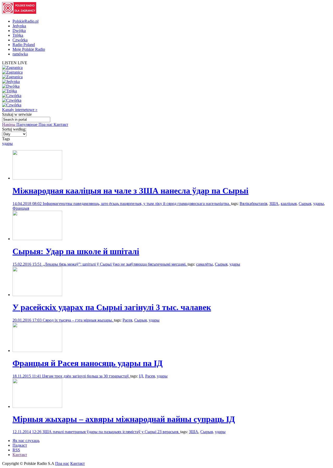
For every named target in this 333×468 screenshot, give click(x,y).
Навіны (9, 124)
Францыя (20, 208)
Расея (127, 320)
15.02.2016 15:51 (27, 264)
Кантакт (61, 124)
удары (7, 143)
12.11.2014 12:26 (27, 431)
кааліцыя (289, 203)
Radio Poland (23, 44)
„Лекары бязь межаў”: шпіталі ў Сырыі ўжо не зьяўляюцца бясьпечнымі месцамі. (115, 264)
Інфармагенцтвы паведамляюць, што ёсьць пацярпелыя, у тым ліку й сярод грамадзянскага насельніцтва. (137, 203)
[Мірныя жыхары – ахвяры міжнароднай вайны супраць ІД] (37, 406)
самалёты (204, 264)
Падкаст (19, 445)
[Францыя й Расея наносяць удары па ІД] (37, 350)
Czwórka (20, 40)
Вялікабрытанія (253, 203)
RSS (16, 450)
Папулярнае (27, 124)
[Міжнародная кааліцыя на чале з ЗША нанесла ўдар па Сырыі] (37, 178)
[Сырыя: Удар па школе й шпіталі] (37, 238)
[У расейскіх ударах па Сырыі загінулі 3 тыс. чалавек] (37, 294)
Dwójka (19, 30)
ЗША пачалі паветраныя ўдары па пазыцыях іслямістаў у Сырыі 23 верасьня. (111, 431)
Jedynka (19, 26)
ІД (141, 376)
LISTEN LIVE (14, 63)
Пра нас (46, 124)
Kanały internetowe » (19, 109)
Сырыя (305, 203)
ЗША (274, 203)
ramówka (20, 54)
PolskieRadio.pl (25, 21)
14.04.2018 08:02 (27, 203)
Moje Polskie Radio (28, 49)
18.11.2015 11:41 (27, 376)
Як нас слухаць (26, 440)
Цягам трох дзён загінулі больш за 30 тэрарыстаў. (86, 376)
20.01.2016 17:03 (27, 320)
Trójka (17, 35)
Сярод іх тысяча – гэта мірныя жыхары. (78, 320)
